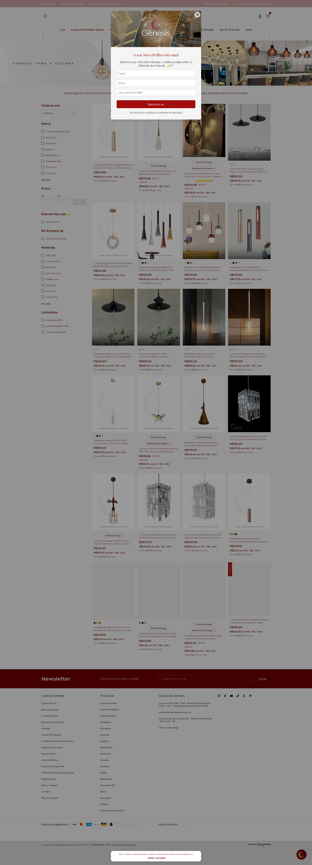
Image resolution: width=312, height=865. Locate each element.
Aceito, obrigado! (157, 858)
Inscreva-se (156, 104)
